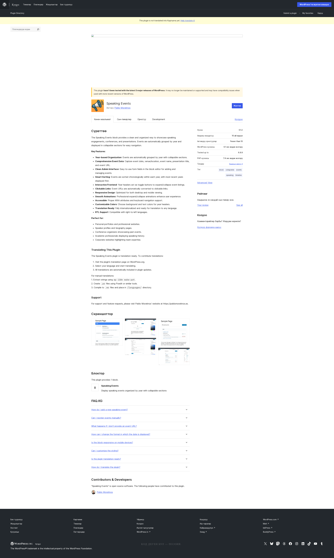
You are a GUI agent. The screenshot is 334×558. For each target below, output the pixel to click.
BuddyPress (269, 532)
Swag (203, 532)
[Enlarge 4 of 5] (186, 322)
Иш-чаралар (205, 524)
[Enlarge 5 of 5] (186, 351)
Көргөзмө (78, 519)
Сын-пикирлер (124, 119)
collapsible (230, 170)
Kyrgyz (38, 544)
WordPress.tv (144, 532)
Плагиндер (78, 528)
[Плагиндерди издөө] (38, 29)
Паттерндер (79, 532)
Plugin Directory (17, 13)
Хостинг (14, 528)
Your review (202, 205)
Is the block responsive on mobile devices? (112, 442)
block (221, 170)
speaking (229, 175)
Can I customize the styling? (104, 451)
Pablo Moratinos (122, 108)
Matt (266, 524)
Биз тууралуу (16, 519)
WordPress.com (271, 519)
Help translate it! (188, 20)
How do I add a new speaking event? (109, 409)
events (239, 170)
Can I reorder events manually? (106, 418)
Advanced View (204, 182)
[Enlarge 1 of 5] (119, 322)
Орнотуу (142, 119)
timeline (238, 175)
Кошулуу (204, 519)
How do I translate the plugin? (105, 467)
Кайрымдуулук (207, 528)
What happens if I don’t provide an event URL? (114, 426)
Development (158, 119)
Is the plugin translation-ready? (106, 459)
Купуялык (14, 532)
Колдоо (239, 119)
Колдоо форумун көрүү (209, 227)
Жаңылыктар (16, 524)
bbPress (267, 528)
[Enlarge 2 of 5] (152, 322)
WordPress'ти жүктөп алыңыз (314, 4)
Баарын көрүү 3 (236, 164)
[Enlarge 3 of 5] (152, 341)
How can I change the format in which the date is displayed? (120, 434)
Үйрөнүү (140, 519)
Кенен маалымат (102, 119)
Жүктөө (237, 106)
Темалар (78, 524)
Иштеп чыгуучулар (145, 528)
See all (239, 205)
